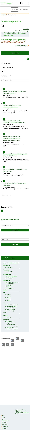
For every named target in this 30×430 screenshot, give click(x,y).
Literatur (4, 14)
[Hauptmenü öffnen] (26, 3)
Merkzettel (26, 29)
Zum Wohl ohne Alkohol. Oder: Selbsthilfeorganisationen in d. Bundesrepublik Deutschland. (12, 138)
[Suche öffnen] (21, 3)
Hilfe (3, 417)
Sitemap (4, 428)
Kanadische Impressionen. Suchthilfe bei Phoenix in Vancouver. (14, 92)
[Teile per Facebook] (12, 340)
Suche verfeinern (10, 258)
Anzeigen (3, 207)
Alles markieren (6, 63)
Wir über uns (5, 420)
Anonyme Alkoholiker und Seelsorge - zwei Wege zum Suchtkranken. (15, 154)
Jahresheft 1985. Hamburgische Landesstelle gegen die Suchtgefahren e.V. (15, 121)
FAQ (3, 415)
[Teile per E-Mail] (7, 344)
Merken (11, 207)
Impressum (5, 424)
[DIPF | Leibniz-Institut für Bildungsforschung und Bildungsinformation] (24, 9)
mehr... (5, 290)
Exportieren (15, 230)
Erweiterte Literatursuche (15, 34)
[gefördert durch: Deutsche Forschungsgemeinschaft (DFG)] (22, 412)
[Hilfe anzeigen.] (2, 26)
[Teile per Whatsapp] (22, 340)
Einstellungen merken (7, 67)
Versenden (15, 244)
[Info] (3, 71)
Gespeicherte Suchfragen (22, 31)
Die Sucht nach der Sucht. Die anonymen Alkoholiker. (14, 184)
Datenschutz (5, 426)
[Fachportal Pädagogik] (7, 3)
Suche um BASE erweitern (10, 263)
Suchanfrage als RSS (21, 45)
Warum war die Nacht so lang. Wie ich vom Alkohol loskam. (15, 170)
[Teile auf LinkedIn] (3, 344)
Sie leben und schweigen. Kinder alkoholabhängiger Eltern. (12, 106)
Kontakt (4, 422)
